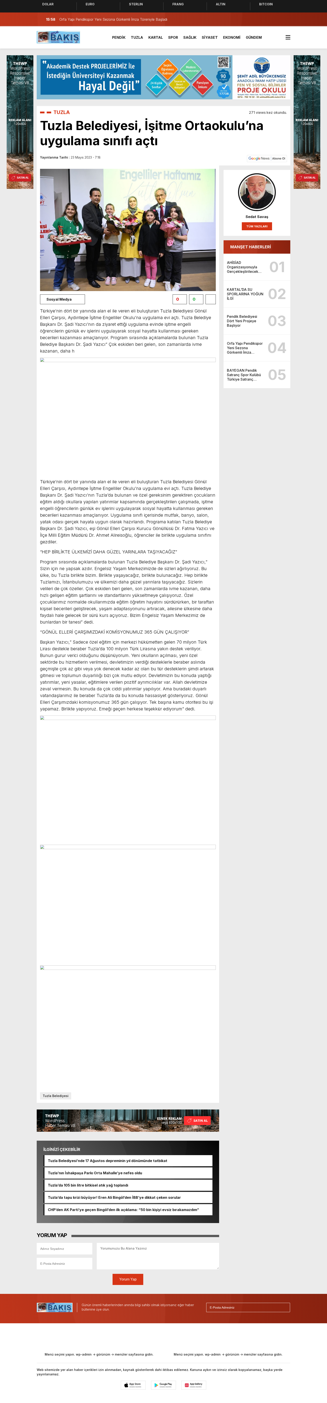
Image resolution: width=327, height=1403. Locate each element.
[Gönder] (284, 1307)
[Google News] (267, 158)
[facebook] (128, 1337)
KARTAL (155, 37)
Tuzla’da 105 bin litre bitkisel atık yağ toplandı (88, 1185)
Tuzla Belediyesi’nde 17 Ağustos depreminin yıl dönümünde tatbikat (107, 1160)
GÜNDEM (254, 37)
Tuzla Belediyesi (56, 1096)
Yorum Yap (128, 1279)
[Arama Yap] (276, 19)
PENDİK (118, 37)
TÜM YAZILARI (257, 226)
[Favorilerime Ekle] (211, 299)
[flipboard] (186, 1337)
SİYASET (210, 37)
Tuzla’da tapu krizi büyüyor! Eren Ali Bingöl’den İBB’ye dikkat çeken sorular (114, 1197)
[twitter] (142, 1337)
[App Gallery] (193, 1385)
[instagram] (157, 1337)
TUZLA (137, 37)
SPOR (173, 37)
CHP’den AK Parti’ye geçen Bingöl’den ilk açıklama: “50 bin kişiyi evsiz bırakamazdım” (123, 1209)
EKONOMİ (231, 37)
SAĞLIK (189, 37)
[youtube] (172, 1337)
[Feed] (201, 1337)
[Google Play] (163, 1385)
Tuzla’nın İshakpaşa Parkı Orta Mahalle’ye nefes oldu (95, 1173)
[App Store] (133, 1385)
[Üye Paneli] (285, 19)
